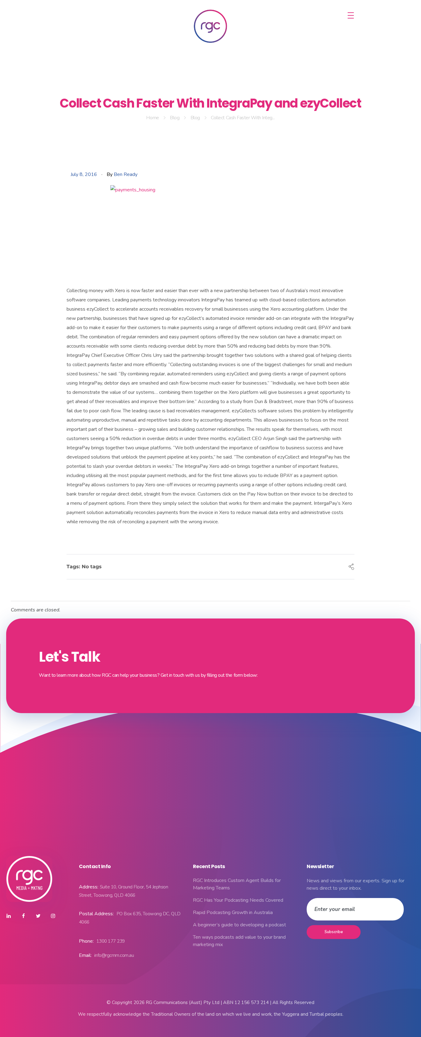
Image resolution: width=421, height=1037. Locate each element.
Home (152, 117)
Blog (174, 117)
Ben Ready (125, 174)
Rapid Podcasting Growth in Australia (233, 912)
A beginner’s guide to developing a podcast (239, 924)
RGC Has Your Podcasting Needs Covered (238, 900)
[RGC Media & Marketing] (210, 26)
